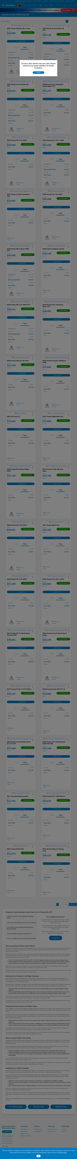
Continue (38, 72)
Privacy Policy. (63, 1152)
